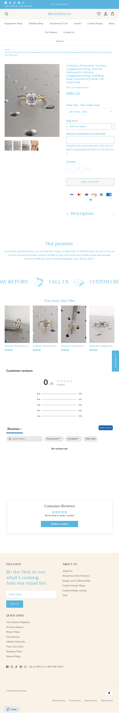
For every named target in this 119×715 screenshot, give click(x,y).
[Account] (105, 14)
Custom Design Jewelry (75, 590)
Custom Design (95, 23)
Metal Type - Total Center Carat (82, 105)
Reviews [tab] (14, 429)
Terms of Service (58, 700)
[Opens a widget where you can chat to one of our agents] (11, 709)
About (112, 23)
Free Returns (12, 636)
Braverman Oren (19, 691)
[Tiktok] (14, 3)
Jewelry (77, 23)
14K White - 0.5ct (78, 111)
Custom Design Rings (74, 585)
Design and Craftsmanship (76, 580)
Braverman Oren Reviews (76, 575)
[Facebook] (6, 3)
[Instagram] (10, 3)
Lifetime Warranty (15, 641)
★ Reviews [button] (115, 361)
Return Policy (13, 631)
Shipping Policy (14, 651)
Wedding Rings (36, 23)
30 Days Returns (15, 627)
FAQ (65, 595)
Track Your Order (15, 646)
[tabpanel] (59, 459)
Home (7, 49)
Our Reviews (51, 32)
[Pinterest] (19, 3)
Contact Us (69, 32)
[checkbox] (90, 439)
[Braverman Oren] (60, 14)
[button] (59, 394)
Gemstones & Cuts (59, 23)
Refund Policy (13, 656)
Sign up (14, 604)
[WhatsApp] (23, 3)
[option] (32, 100)
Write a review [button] (59, 524)
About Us (67, 571)
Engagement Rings (13, 23)
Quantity (71, 161)
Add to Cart (90, 181)
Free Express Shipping (17, 622)
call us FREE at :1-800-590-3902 (18, 6)
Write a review (106, 427)
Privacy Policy (75, 700)
